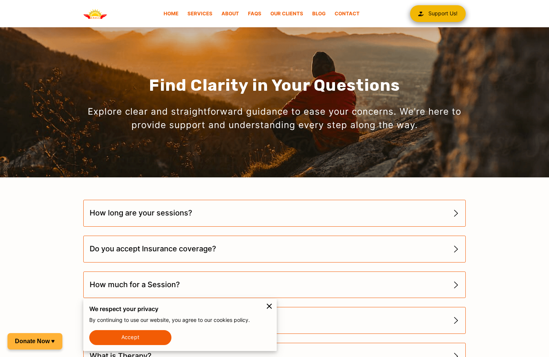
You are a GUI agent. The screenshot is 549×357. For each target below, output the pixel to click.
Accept (130, 337)
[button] (274, 213)
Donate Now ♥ (35, 341)
